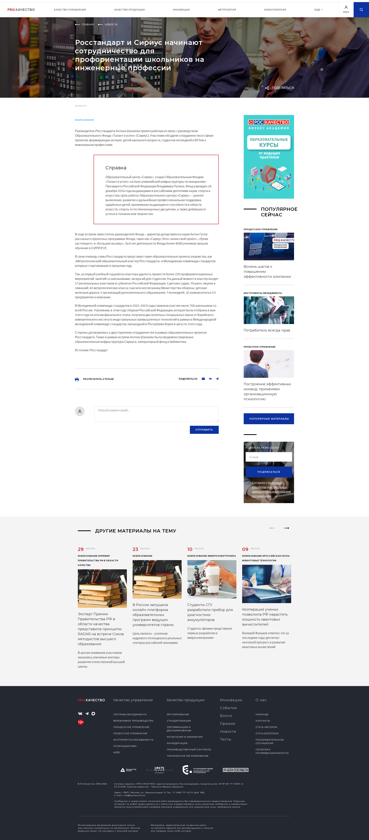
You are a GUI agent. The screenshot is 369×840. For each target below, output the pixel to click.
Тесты (225, 739)
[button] (286, 531)
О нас (261, 700)
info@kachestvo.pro (134, 795)
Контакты (263, 720)
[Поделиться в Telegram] (215, 378)
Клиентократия (275, 9)
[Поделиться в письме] (201, 378)
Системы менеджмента (130, 714)
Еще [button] (318, 9)
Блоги (226, 716)
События (228, 708)
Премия (227, 724)
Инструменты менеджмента (133, 739)
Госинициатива (125, 746)
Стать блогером (267, 733)
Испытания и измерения (185, 737)
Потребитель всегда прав (267, 330)
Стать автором (266, 727)
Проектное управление (130, 733)
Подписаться (269, 471)
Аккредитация (177, 743)
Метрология (227, 9)
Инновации (181, 9)
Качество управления (70, 9)
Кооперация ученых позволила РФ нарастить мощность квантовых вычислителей (265, 617)
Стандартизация (179, 720)
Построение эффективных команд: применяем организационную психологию (267, 391)
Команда (262, 714)
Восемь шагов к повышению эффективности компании (267, 272)
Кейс (116, 752)
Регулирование (178, 714)
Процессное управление (131, 727)
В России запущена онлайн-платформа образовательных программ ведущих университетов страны (153, 615)
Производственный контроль (189, 749)
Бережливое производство (133, 720)
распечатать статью (98, 379)
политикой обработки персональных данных (269, 487)
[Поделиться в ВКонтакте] (208, 378)
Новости (228, 731)
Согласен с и (271, 489)
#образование (84, 120)
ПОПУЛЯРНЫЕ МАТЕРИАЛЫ (269, 418)
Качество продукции (129, 9)
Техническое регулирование (188, 756)
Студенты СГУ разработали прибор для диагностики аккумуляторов (210, 612)
